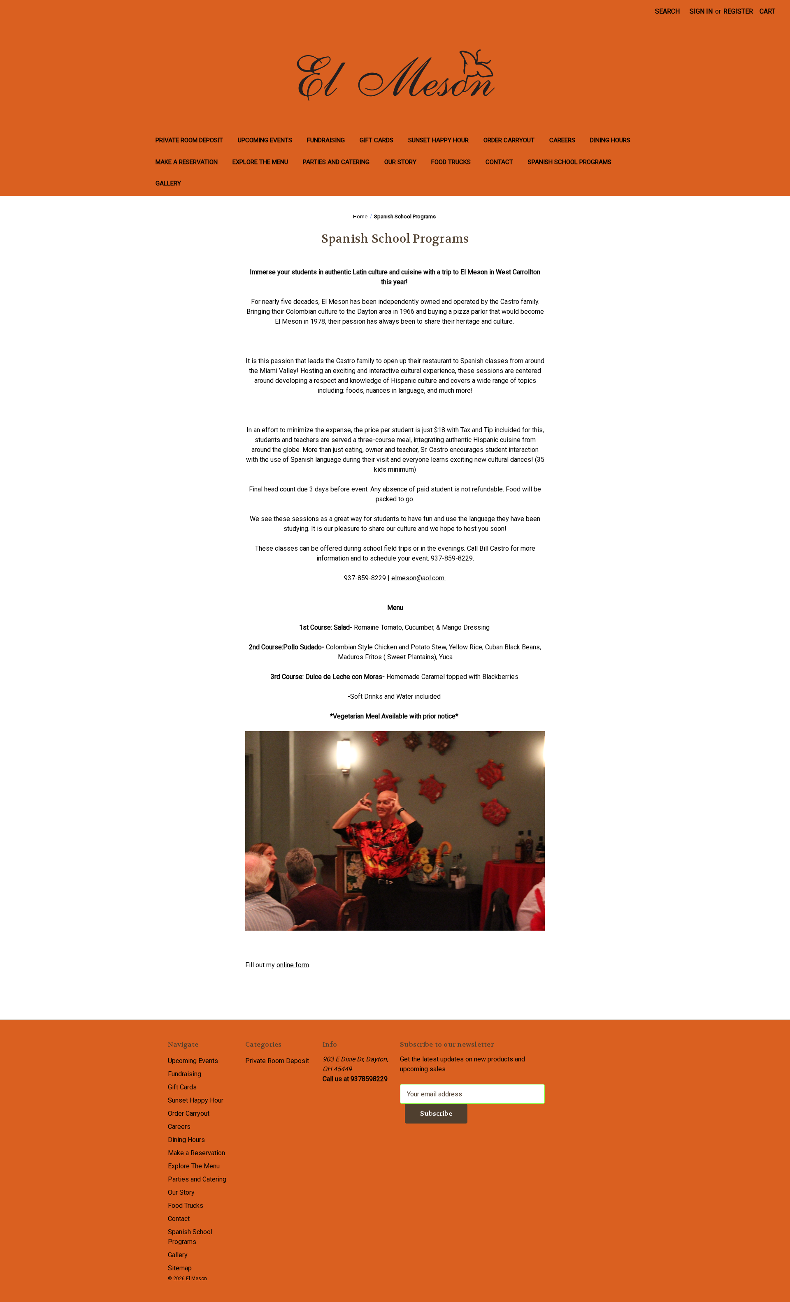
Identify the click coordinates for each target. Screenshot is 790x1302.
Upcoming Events (265, 140)
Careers (562, 140)
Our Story (400, 162)
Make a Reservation (187, 162)
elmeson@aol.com (418, 578)
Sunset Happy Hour (438, 140)
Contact (499, 162)
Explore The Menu (260, 162)
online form (292, 965)
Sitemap (180, 1268)
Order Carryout (508, 140)
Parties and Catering (336, 162)
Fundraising (326, 140)
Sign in (701, 11)
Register (738, 11)
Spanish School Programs (569, 162)
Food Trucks (451, 162)
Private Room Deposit (189, 140)
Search (667, 11)
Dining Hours (610, 140)
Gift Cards (376, 140)
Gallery (168, 183)
